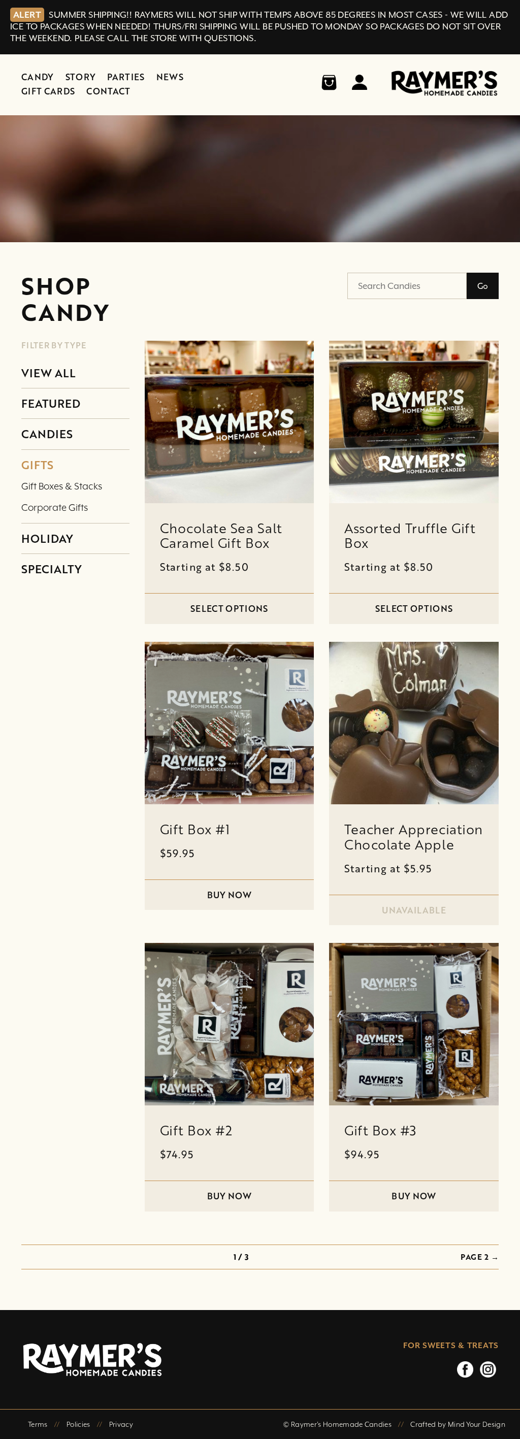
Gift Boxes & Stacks (61, 486)
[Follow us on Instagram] (488, 1368)
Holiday (47, 538)
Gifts (37, 464)
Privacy (121, 1424)
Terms (38, 1424)
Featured (50, 403)
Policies (78, 1424)
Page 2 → (480, 1256)
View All (48, 373)
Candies (47, 434)
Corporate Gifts (54, 507)
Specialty (51, 569)
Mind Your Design (476, 1424)
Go (482, 286)
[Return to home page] (178, 1359)
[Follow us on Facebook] (465, 1368)
